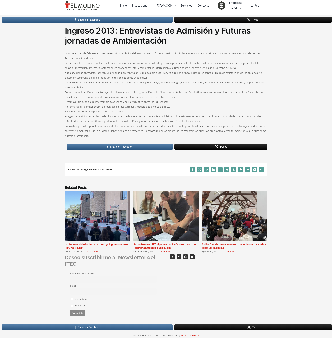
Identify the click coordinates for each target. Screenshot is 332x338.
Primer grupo (81, 305)
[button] (67, 222)
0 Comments (92, 251)
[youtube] (192, 256)
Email (73, 285)
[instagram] (185, 256)
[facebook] (179, 256)
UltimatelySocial (190, 335)
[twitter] (172, 256)
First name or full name (82, 273)
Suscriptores (80, 299)
